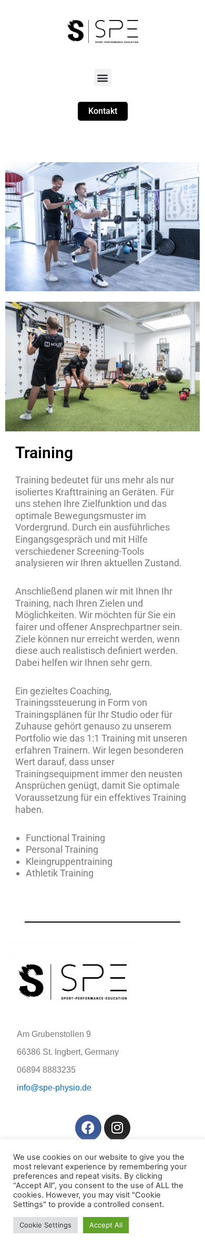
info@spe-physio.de (54, 1087)
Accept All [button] (105, 1225)
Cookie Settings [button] (45, 1225)
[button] (102, 77)
